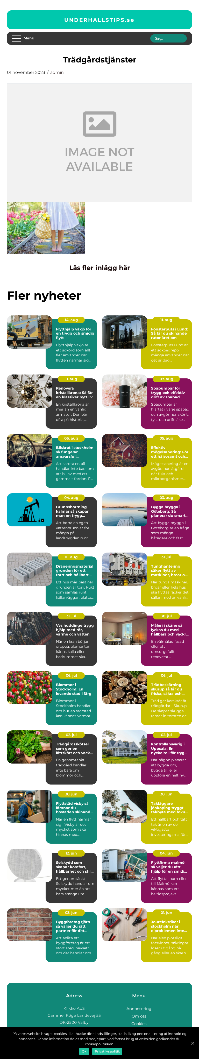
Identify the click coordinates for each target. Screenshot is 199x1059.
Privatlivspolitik (107, 1051)
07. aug (166, 379)
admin (57, 72)
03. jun (71, 912)
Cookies (138, 1023)
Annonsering (138, 1008)
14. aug (71, 319)
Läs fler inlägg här (99, 268)
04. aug (71, 497)
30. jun (71, 794)
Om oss (139, 1016)
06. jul (71, 675)
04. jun (166, 853)
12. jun (71, 853)
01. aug (71, 557)
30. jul (166, 616)
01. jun (166, 912)
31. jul (166, 557)
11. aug (166, 319)
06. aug (71, 438)
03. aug (166, 497)
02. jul (71, 734)
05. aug (166, 438)
